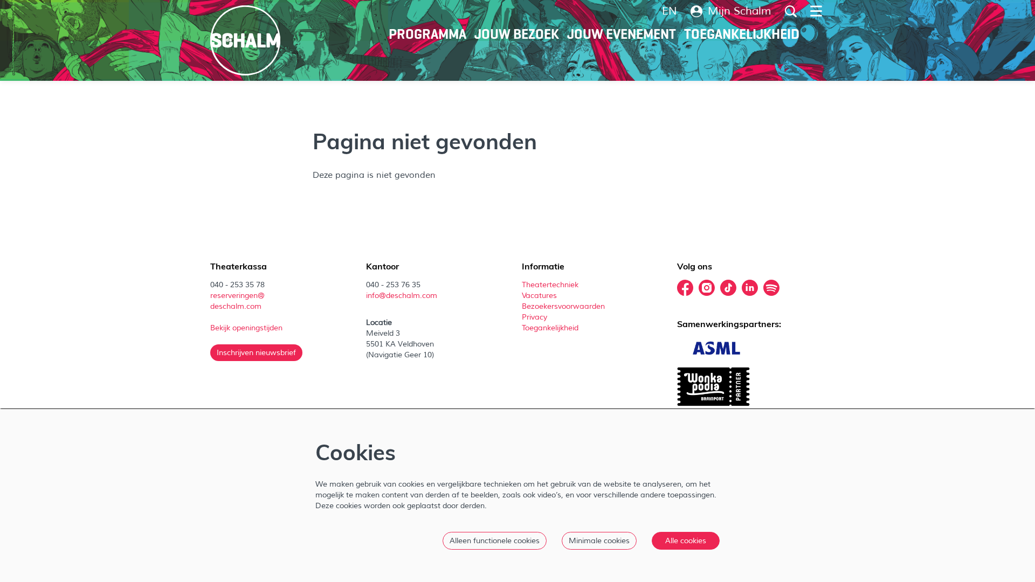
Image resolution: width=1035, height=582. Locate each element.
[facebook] (685, 288)
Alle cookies (685, 540)
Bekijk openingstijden (247, 327)
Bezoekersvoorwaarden (564, 306)
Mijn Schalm (739, 11)
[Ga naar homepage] (245, 40)
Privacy (534, 317)
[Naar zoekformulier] (790, 11)
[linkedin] (750, 288)
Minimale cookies (599, 540)
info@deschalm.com (401, 295)
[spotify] (771, 288)
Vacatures (540, 295)
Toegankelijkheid (550, 327)
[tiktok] (728, 288)
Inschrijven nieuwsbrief (256, 352)
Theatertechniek (551, 284)
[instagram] (707, 288)
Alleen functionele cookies (495, 540)
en (669, 11)
